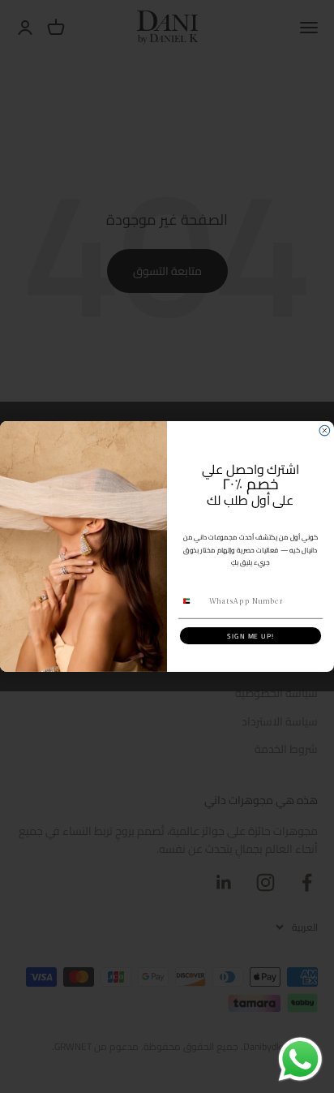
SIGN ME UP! (250, 636)
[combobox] (191, 601)
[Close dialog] (324, 430)
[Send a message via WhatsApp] (300, 1059)
